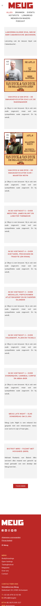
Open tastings (7, 561)
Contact (5, 574)
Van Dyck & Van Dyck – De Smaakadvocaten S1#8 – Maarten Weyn (20, 172)
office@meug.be (9, 598)
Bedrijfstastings (8, 558)
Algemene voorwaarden (11, 537)
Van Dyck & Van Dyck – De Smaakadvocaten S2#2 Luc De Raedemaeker (20, 99)
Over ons (5, 571)
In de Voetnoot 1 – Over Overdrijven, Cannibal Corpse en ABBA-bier (20, 375)
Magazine (5, 567)
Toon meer (20, 486)
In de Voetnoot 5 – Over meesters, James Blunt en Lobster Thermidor (20, 213)
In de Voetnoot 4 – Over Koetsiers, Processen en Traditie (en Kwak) (20, 254)
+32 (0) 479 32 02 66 (12, 595)
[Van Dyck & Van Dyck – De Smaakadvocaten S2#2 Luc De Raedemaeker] (20, 75)
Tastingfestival (7, 564)
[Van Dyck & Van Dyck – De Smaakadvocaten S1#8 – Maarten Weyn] (20, 148)
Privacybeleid (7, 540)
